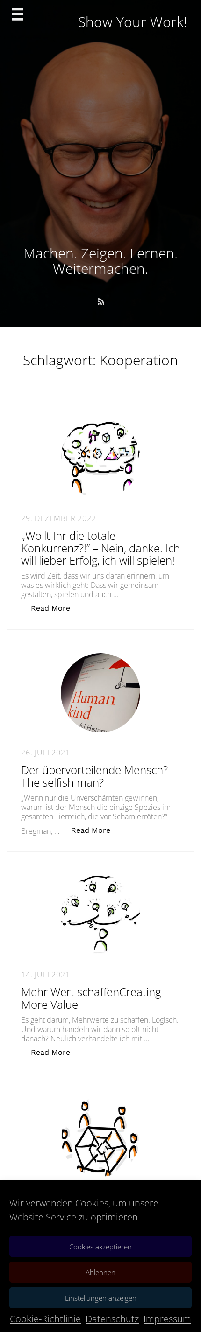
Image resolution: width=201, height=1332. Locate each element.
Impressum (167, 1318)
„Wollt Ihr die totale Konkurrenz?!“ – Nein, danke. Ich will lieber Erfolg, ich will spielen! (100, 548)
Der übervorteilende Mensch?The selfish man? (94, 775)
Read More (55, 608)
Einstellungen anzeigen (100, 1298)
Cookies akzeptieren (100, 1246)
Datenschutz (112, 1318)
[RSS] (101, 301)
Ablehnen (100, 1272)
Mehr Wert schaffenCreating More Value (91, 997)
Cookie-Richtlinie (45, 1318)
